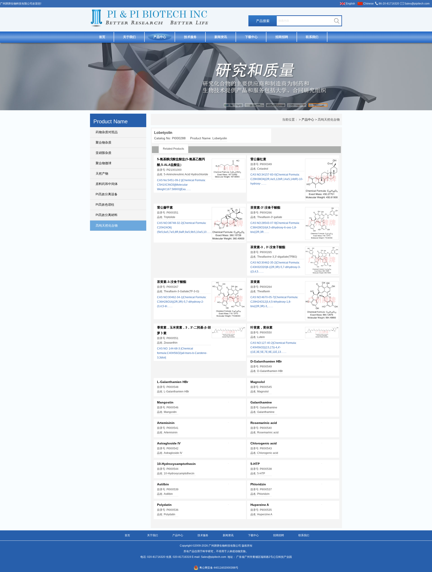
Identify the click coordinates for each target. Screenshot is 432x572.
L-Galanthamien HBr (172, 382)
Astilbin (163, 484)
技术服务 (190, 37)
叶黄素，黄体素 (261, 327)
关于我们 (129, 37)
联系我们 (312, 37)
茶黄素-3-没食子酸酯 (171, 282)
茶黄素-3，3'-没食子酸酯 (267, 247)
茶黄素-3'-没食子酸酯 (265, 207)
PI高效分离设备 (106, 194)
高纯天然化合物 (107, 225)
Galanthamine (261, 402)
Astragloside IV (168, 443)
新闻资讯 (220, 37)
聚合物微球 (103, 163)
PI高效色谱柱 (105, 204)
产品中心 (159, 37)
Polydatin (164, 505)
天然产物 (102, 173)
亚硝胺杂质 (103, 153)
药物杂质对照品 (107, 132)
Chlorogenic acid (263, 443)
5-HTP (255, 464)
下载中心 (251, 37)
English (350, 3)
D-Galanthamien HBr (266, 361)
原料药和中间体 (107, 184)
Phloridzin (258, 484)
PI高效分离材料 (106, 215)
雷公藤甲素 (165, 207)
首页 (102, 37)
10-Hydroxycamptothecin (176, 464)
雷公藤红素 (258, 159)
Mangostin (165, 402)
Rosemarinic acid (263, 423)
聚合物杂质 (103, 142)
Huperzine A (259, 505)
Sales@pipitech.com (417, 3)
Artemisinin (166, 423)
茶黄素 (255, 282)
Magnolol (257, 382)
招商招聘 (281, 37)
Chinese (368, 3)
